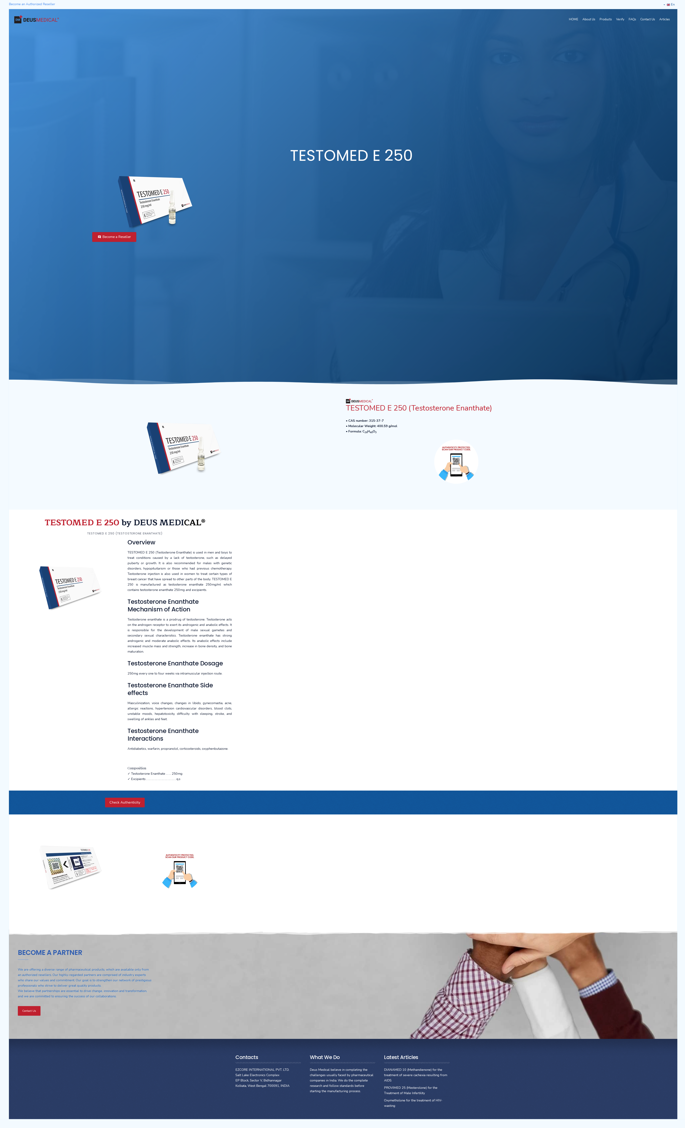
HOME (573, 19)
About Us (588, 19)
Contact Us (647, 19)
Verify (620, 19)
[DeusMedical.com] (36, 19)
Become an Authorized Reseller (32, 4)
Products (606, 19)
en (672, 4)
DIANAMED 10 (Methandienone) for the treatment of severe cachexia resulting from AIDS (415, 1075)
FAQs (632, 19)
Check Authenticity (125, 802)
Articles (664, 19)
